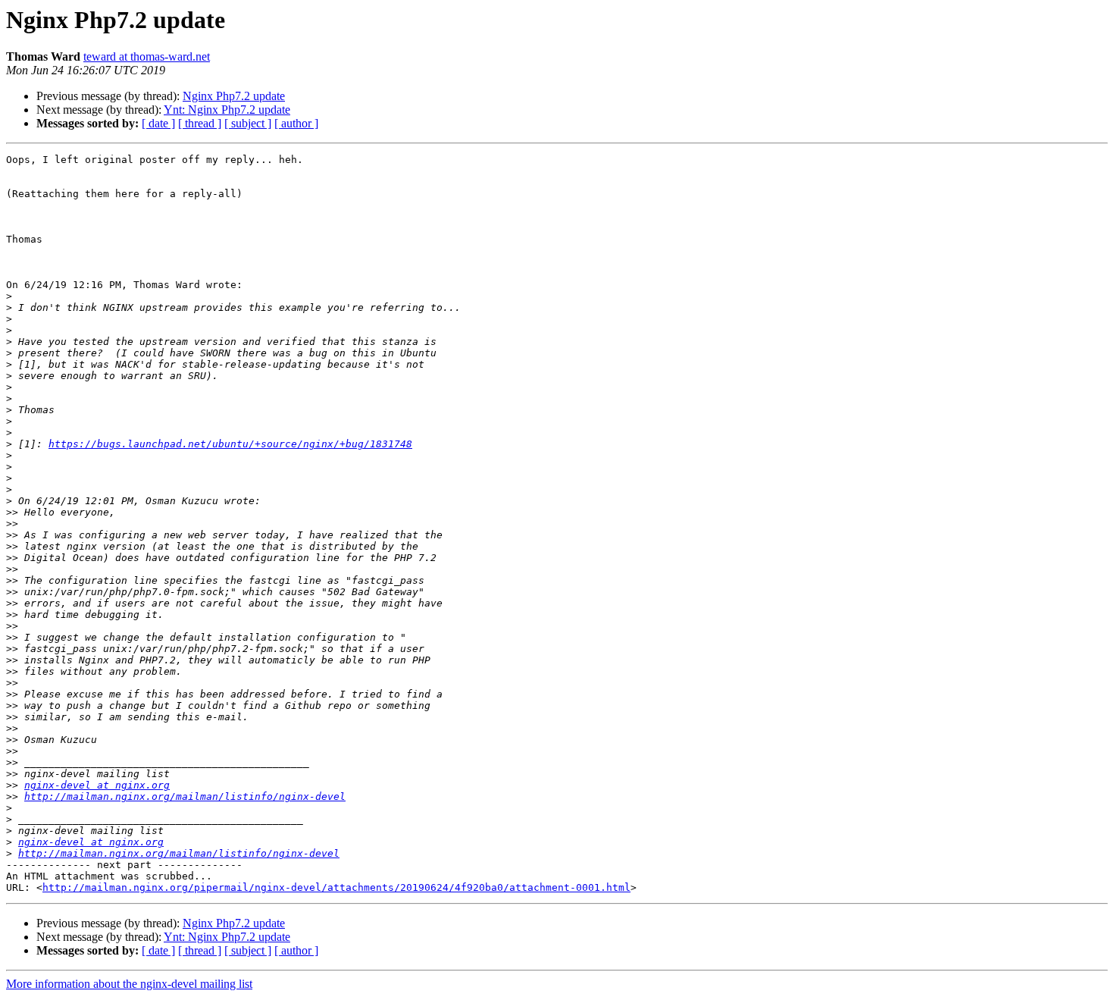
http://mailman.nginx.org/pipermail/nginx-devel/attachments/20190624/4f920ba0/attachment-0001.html (336, 887)
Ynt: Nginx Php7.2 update (227, 109)
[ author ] (296, 123)
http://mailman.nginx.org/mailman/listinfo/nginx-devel (185, 796)
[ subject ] (247, 123)
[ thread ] (199, 123)
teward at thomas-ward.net (146, 56)
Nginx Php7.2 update (234, 95)
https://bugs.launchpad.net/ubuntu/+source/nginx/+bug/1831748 (230, 444)
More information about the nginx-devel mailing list (129, 983)
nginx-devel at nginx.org (97, 785)
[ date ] (158, 123)
